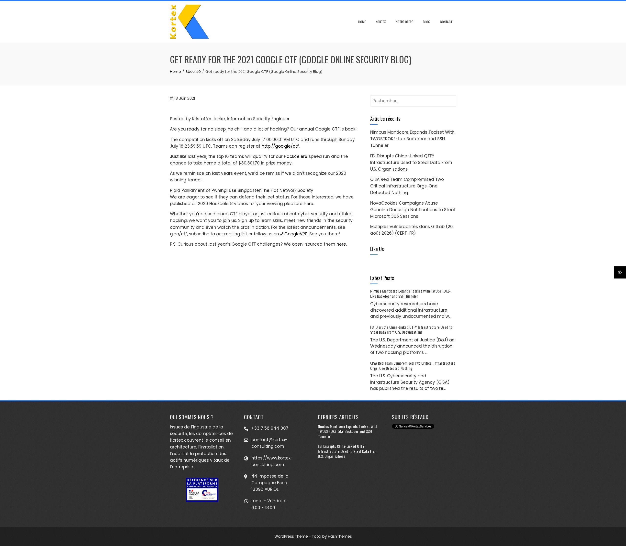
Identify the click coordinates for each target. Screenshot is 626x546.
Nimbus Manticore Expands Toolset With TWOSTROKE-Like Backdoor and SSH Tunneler (412, 138)
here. (309, 204)
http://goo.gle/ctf (280, 146)
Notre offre (404, 21)
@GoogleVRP (293, 234)
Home (362, 21)
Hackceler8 (295, 156)
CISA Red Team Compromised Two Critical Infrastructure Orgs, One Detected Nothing (407, 186)
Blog (426, 21)
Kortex (381, 21)
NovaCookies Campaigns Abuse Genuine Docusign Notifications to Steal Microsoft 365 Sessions (412, 209)
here (341, 244)
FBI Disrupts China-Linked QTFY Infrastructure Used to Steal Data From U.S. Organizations (411, 162)
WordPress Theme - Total (297, 536)
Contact (446, 21)
